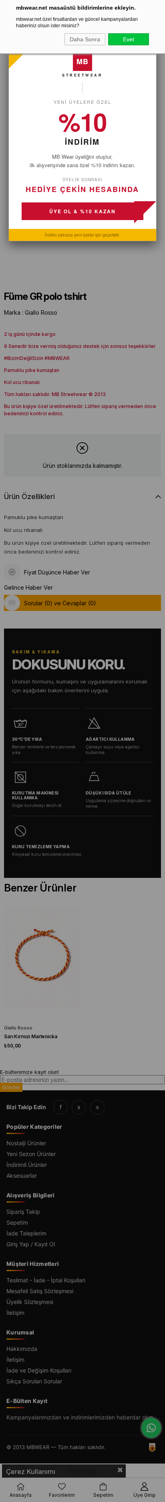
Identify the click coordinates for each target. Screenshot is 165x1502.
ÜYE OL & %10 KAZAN (82, 211)
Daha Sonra (85, 39)
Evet (128, 39)
